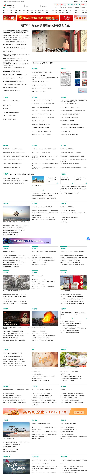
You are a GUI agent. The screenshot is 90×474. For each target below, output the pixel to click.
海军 (32, 10)
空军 (36, 10)
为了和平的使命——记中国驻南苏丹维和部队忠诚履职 (72, 306)
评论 (7, 12)
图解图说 (63, 350)
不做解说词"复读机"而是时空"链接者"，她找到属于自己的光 (45, 251)
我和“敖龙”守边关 (64, 260)
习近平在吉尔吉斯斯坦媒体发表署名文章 (45, 25)
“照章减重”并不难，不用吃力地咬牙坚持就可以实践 (71, 340)
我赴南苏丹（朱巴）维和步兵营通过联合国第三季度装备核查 (73, 299)
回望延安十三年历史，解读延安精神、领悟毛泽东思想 (72, 342)
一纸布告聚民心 (6, 340)
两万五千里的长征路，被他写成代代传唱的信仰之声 (43, 342)
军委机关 (34, 151)
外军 (67, 12)
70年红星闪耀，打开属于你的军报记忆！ (41, 415)
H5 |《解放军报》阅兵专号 (37, 421)
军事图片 (6, 350)
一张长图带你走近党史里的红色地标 (68, 374)
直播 (24, 12)
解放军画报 (64, 5)
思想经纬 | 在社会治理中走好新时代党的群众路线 (42, 299)
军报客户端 (63, 7)
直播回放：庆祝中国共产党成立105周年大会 (12, 419)
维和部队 (63, 275)
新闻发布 (34, 97)
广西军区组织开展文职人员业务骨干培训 (40, 460)
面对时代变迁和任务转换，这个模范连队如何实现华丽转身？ (16, 248)
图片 (28, 12)
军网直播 (6, 397)
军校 (16, 12)
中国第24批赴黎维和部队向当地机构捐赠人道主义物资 (72, 293)
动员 (63, 10)
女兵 (53, 10)
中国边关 (63, 227)
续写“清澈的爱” (63, 258)
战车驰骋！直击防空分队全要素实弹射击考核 (12, 170)
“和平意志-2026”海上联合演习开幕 (10, 258)
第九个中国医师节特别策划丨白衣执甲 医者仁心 (70, 460)
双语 (83, 12)
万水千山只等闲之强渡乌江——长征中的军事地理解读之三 (15, 374)
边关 (60, 10)
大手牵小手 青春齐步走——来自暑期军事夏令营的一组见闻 (16, 452)
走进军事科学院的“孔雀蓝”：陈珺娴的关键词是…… (43, 452)
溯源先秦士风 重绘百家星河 (38, 340)
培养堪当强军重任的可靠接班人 (10, 293)
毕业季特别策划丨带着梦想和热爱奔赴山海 (66, 206)
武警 (47, 10)
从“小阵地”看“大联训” (37, 206)
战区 (20, 10)
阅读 (56, 12)
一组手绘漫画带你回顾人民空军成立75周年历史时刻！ (43, 423)
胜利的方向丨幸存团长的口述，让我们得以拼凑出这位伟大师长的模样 (16, 369)
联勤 (43, 10)
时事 (11, 12)
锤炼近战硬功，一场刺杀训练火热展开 (40, 374)
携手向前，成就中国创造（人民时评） (40, 303)
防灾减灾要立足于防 (36, 297)
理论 (4, 12)
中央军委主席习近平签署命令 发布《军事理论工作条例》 (44, 170)
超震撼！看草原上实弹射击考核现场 (11, 214)
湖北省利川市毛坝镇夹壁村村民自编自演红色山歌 (13, 462)
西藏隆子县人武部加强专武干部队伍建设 (12, 460)
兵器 (60, 12)
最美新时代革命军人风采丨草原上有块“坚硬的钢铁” (14, 253)
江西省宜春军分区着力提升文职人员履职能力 (41, 455)
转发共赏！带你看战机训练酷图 (38, 372)
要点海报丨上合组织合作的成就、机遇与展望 (70, 378)
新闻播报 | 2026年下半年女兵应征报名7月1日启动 (43, 255)
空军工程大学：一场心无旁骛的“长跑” (80, 206)
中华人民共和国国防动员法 (9, 455)
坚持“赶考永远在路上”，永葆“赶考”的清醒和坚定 (71, 335)
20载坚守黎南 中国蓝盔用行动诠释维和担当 (70, 301)
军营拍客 (34, 350)
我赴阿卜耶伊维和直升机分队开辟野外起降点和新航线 (72, 297)
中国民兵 (77, 7)
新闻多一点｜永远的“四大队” (80, 362)
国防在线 (70, 7)
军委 (16, 10)
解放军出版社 (84, 5)
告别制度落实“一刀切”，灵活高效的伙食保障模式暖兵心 (44, 219)
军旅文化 (34, 314)
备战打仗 (6, 151)
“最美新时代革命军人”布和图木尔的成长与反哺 (13, 251)
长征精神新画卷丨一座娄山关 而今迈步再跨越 (13, 372)
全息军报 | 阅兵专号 (36, 419)
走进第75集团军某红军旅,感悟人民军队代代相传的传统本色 (45, 214)
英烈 (43, 12)
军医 (80, 10)
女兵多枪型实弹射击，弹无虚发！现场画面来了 (42, 245)
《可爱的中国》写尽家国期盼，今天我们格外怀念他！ (72, 455)
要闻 (7, 10)
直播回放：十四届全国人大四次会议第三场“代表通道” (14, 428)
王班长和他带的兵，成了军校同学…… (68, 248)
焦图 (11, 10)
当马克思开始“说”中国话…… (66, 332)
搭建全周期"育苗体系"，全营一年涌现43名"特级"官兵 (51, 207)
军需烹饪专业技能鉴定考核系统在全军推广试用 (70, 426)
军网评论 (34, 275)
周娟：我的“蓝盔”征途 (36, 253)
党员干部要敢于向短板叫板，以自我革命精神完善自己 (14, 303)
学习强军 (34, 69)
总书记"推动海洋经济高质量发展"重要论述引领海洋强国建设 (73, 376)
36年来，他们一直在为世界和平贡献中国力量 (70, 303)
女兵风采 (34, 227)
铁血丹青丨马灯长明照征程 (37, 332)
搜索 (45, 6)
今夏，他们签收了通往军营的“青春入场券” (69, 221)
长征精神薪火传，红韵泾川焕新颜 (10, 379)
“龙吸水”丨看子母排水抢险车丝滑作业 (11, 116)
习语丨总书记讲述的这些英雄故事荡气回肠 (69, 381)
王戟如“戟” (62, 452)
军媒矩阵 (63, 69)
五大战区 (63, 151)
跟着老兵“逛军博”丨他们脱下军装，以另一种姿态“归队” (72, 458)
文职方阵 (34, 433)
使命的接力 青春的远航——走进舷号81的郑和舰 (13, 377)
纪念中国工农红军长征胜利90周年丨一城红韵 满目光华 (15, 342)
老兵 (70, 12)
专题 (86, 12)
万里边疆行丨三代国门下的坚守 (67, 170)
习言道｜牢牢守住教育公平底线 (66, 362)
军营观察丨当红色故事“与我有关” (67, 428)
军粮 (76, 12)
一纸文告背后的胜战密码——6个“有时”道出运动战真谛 (15, 344)
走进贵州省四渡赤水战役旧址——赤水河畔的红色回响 (14, 335)
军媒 (83, 10)
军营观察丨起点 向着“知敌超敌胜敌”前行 (12, 255)
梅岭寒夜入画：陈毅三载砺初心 (38, 335)
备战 (24, 10)
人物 (80, 12)
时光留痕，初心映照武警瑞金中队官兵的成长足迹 (42, 381)
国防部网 (56, 7)
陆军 (28, 10)
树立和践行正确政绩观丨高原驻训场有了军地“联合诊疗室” (15, 216)
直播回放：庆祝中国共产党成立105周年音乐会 (13, 421)
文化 (53, 12)
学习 (4, 10)
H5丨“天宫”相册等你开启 (37, 426)
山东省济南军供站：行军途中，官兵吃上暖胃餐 (70, 423)
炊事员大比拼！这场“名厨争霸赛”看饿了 (69, 415)
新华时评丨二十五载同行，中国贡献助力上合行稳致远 (43, 301)
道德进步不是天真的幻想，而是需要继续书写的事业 (71, 338)
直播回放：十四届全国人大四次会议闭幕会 (12, 426)
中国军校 (63, 195)
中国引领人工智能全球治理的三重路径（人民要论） (14, 297)
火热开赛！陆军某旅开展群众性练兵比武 (40, 379)
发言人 (39, 12)
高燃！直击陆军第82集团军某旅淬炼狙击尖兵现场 (14, 381)
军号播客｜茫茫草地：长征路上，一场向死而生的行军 (43, 338)
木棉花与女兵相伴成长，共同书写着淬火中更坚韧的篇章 (44, 258)
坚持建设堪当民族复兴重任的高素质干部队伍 (12, 306)
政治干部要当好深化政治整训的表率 (11, 308)
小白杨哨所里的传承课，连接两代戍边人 (69, 255)
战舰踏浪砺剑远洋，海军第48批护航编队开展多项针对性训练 (16, 245)
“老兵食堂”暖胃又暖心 (65, 421)
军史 (70, 10)
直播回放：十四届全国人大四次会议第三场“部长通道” (14, 423)
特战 (47, 12)
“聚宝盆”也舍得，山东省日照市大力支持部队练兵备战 (14, 464)
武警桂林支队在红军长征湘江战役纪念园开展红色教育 (43, 377)
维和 (56, 10)
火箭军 (39, 10)
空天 (63, 12)
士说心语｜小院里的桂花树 (37, 344)
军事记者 (77, 5)
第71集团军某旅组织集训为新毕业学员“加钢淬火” (42, 216)
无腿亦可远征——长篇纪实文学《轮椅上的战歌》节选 (72, 464)
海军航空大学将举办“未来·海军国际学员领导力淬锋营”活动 (73, 214)
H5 (86, 10)
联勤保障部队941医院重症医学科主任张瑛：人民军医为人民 (45, 248)
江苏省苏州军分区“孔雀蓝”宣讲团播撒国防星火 (42, 458)
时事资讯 (63, 97)
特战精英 (6, 227)
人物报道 (63, 433)
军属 (76, 10)
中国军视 (83, 7)
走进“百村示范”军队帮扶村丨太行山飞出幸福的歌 (13, 219)
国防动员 (6, 433)
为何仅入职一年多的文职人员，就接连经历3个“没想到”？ (44, 462)
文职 (67, 10)
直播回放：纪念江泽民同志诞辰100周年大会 (12, 415)
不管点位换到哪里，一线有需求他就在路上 (69, 462)
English (81, 1)
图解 (32, 12)
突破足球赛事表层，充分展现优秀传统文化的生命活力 (72, 344)
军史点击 (6, 314)
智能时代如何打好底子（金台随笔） (39, 306)
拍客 (36, 12)
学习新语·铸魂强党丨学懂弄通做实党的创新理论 (70, 369)
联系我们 (76, 1)
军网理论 (6, 275)
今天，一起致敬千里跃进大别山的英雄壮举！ (12, 332)
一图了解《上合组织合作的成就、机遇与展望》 (70, 372)
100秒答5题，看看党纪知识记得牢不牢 (40, 428)
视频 (20, 12)
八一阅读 (63, 314)
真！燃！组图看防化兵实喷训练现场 (39, 368)
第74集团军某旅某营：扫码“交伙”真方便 (69, 419)
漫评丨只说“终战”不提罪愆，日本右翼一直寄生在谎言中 (44, 293)
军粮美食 (63, 397)
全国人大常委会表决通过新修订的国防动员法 (12, 458)
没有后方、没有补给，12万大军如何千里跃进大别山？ (15, 338)
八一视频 (6, 97)
